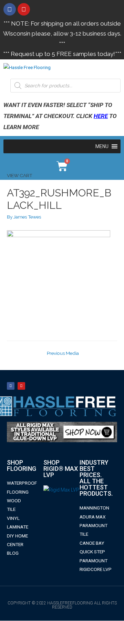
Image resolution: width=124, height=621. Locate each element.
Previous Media (63, 353)
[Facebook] (9, 9)
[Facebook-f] (10, 386)
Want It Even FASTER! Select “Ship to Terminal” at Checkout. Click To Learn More (60, 115)
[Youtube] (24, 9)
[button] (101, 146)
